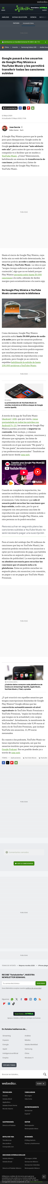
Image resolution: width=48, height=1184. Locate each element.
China (7, 47)
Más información (36, 1182)
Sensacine (28, 1110)
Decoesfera (7, 1143)
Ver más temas (9, 1065)
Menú (3, 10)
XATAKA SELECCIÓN (19, 17)
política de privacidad (33, 988)
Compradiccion (8, 1147)
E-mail (32, 108)
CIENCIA (33, 17)
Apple (5, 1049)
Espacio (6, 1040)
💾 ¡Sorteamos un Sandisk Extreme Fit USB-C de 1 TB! (21, 42)
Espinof (27, 1114)
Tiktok (13, 1003)
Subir (39, 1083)
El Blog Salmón (30, 1140)
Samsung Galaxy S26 (28, 47)
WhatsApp (12, 999)
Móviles (28, 1040)
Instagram (30, 999)
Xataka (24, 8)
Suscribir (41, 983)
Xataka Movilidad (31, 1044)
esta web (25, 454)
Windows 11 (29, 1057)
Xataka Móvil (7, 1099)
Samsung (28, 1049)
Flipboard (28, 108)
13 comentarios (11, 108)
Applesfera (6, 1102)
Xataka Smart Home (10, 1105)
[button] (16, 127)
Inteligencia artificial (10, 1053)
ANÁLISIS (5, 17)
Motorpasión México (32, 1168)
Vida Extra (28, 1099)
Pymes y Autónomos (32, 1143)
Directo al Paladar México (12, 1168)
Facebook (20, 108)
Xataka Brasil (7, 1161)
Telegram (35, 999)
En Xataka (8, 400)
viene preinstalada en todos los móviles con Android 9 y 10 (20, 422)
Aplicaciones (16, 758)
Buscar (45, 1074)
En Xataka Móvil (12, 682)
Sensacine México (31, 1161)
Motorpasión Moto (31, 1128)
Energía (6, 1044)
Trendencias (7, 1140)
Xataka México (8, 1158)
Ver (25, 863)
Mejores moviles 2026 (27, 965)
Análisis (28, 1035)
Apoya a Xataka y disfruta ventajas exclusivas (24, 1018)
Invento (15, 47)
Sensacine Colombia (32, 1165)
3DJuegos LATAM (31, 1158)
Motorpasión (29, 1125)
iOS (14, 419)
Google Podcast (9, 749)
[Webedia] (42, 1)
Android (7, 419)
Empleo (5, 1057)
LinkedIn (9, 1003)
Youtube (44, 758)
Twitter (24, 108)
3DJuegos (28, 1095)
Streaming (7, 1035)
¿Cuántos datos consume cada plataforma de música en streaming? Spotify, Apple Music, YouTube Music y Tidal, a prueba (23, 686)
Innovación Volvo (28, 23)
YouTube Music (9, 156)
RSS (40, 999)
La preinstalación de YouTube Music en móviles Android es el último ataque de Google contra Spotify (24, 405)
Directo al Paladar (9, 1125)
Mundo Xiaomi (8, 1108)
